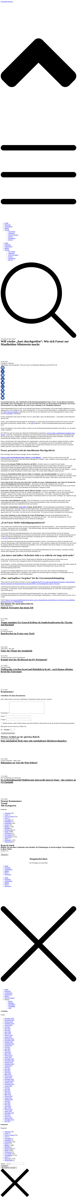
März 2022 (8, 1074)
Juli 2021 (7, 1087)
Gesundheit (8, 820)
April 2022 (8, 1072)
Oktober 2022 (9, 1062)
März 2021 (8, 1094)
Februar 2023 (8, 1055)
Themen (7, 230)
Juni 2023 (7, 1049)
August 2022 (8, 1066)
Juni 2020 (7, 1103)
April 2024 (8, 1032)
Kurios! (10, 236)
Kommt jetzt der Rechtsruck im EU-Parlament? (24, 659)
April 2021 (8, 1092)
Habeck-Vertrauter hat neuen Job (17, 607)
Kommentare (8, 994)
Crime (6, 815)
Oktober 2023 (9, 1042)
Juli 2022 (7, 1067)
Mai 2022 (7, 1071)
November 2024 (9, 1020)
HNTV (7, 873)
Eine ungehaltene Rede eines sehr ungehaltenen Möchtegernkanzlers (34, 741)
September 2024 (9, 1023)
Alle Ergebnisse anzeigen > (9, 1167)
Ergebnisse (5, 1165)
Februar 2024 (8, 1035)
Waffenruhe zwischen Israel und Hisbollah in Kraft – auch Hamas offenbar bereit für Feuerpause (37, 670)
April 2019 (8, 1116)
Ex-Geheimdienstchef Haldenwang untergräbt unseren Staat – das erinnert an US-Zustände (38, 781)
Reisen (10, 1001)
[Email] (38, 398)
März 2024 (8, 1033)
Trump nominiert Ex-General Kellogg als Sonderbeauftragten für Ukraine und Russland (36, 623)
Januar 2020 (8, 1111)
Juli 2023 (7, 1047)
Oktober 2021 (9, 1082)
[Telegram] (38, 383)
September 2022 (9, 1064)
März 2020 (8, 1108)
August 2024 (8, 1025)
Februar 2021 (8, 1096)
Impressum (8, 874)
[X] (38, 371)
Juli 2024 (7, 1027)
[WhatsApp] (38, 386)
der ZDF (23, 507)
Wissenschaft (8, 842)
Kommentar (11, 238)
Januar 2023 (8, 1057)
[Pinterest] (38, 375)
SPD (32, 423)
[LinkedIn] (38, 379)
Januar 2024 (8, 1037)
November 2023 (9, 1040)
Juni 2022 (7, 1069)
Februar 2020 (8, 1109)
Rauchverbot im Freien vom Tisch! (18, 633)
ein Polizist (9, 413)
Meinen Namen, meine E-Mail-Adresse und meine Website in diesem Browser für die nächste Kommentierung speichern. (39, 723)
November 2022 (9, 1060)
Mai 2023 (7, 1050)
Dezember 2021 (9, 1079)
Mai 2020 (7, 1104)
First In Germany (13, 235)
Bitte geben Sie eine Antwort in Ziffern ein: (13, 726)
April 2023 (8, 1052)
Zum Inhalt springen (7, 1)
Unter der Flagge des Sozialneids (16, 651)
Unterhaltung (8, 226)
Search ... (3, 1163)
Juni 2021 (7, 1089)
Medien (7, 228)
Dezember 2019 (9, 1113)
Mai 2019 (7, 1114)
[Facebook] (38, 368)
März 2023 (8, 1054)
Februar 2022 (8, 1076)
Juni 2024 (7, 1028)
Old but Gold (8, 830)
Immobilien (8, 821)
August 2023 (8, 1045)
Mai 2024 (7, 1030)
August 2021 (8, 1086)
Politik (6, 223)
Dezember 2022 (9, 1059)
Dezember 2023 (9, 1039)
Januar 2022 (8, 1077)
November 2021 (9, 1081)
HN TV (10, 240)
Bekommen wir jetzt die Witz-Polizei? (19, 762)
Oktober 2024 (9, 1022)
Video (6, 838)
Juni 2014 (7, 1121)
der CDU (5, 538)
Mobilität (7, 828)
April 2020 (8, 1106)
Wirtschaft (8, 225)
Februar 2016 (8, 1118)
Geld (6, 818)
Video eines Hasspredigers (11, 412)
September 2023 (9, 1044)
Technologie (8, 833)
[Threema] (38, 390)
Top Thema (11, 231)
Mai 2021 (7, 1091)
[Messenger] (38, 394)
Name (3, 716)
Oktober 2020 (9, 1099)
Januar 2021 (8, 1098)
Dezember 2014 (9, 1119)
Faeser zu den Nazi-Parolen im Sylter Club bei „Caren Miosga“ (21, 457)
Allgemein (11, 233)
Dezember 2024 (9, 1018)
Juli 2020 (7, 1101)
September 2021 (9, 1084)
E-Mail (3, 719)
